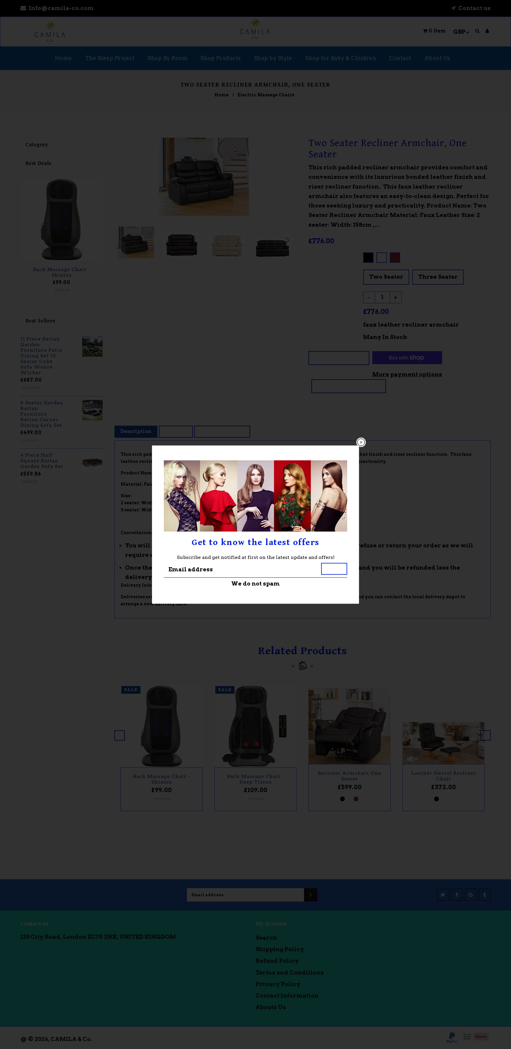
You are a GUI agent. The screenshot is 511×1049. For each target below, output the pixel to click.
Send (334, 568)
